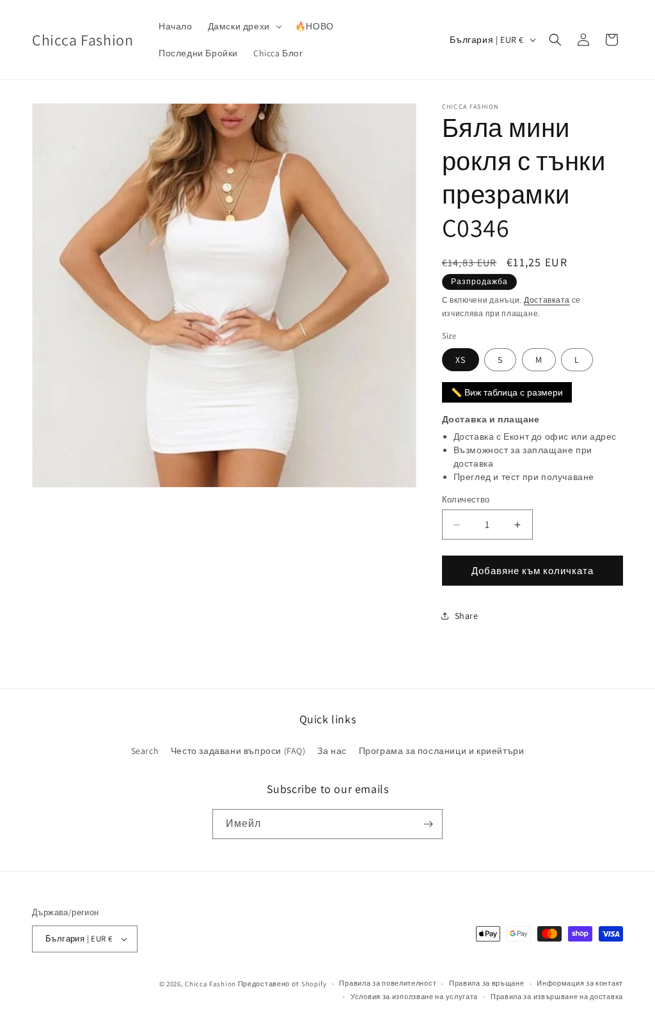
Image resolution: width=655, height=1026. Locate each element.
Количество (466, 499)
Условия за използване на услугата (414, 996)
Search (145, 751)
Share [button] (466, 615)
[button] (243, 26)
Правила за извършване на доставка (557, 996)
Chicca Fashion (210, 983)
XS (460, 359)
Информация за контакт (580, 983)
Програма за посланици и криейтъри (442, 751)
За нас (332, 751)
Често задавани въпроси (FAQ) (238, 751)
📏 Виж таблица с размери (507, 392)
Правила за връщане (487, 983)
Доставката (547, 300)
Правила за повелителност (387, 983)
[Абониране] (428, 824)
